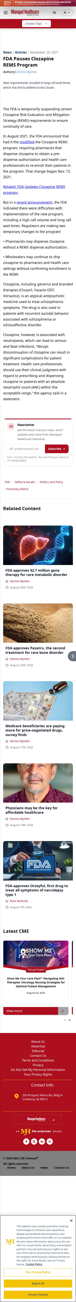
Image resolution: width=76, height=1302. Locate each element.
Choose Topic (33, 23)
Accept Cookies (38, 1294)
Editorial (38, 1051)
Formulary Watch (17, 489)
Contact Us (38, 1055)
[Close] (71, 1220)
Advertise (38, 1046)
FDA (7, 482)
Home (11, 1167)
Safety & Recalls (24, 482)
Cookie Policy (34, 1264)
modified (27, 142)
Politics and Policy (51, 482)
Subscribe (54, 449)
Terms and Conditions (38, 1060)
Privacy (38, 1065)
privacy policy (18, 460)
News (44, 1167)
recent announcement (34, 202)
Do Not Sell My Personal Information (38, 1070)
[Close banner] (71, 5)
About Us (38, 1041)
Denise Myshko (20, 581)
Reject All (38, 1283)
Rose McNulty (19, 901)
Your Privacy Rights (38, 1074)
